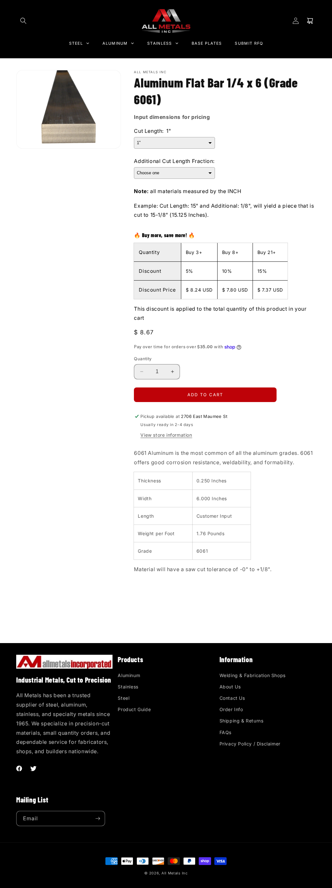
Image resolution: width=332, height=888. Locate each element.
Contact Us (232, 698)
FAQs (225, 732)
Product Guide (134, 709)
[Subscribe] (97, 818)
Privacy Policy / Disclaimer (249, 743)
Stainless (128, 686)
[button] (23, 21)
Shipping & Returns (241, 720)
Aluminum (129, 675)
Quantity (142, 358)
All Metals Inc (174, 873)
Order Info (231, 709)
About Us (230, 686)
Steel (123, 698)
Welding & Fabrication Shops (252, 675)
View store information (166, 435)
